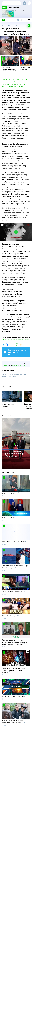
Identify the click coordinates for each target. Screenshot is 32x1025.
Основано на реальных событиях (16, 340)
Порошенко (5, 84)
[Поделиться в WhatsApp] (16, 344)
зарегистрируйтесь (18, 365)
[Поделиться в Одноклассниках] (12, 344)
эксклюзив (12, 86)
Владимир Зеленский (20, 79)
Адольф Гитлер (6, 79)
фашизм (4, 86)
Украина (22, 84)
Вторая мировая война (9, 82)
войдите (6, 365)
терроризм (14, 84)
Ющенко (20, 86)
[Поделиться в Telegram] (3, 344)
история (21, 82)
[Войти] (25, 20)
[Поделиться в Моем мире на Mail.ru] (21, 344)
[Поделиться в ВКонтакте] (7, 344)
